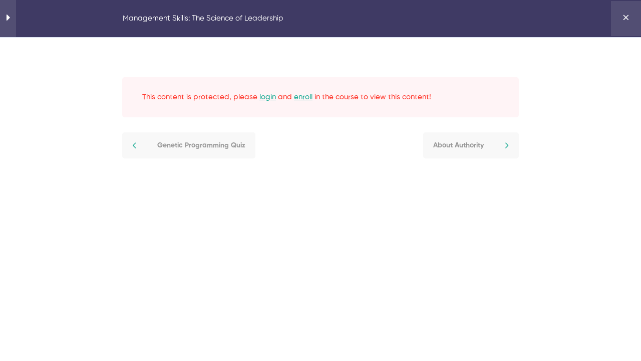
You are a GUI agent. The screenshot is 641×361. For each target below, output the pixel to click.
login (267, 97)
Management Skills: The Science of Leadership (203, 18)
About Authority (458, 145)
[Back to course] (626, 18)
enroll (303, 97)
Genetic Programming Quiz (201, 145)
